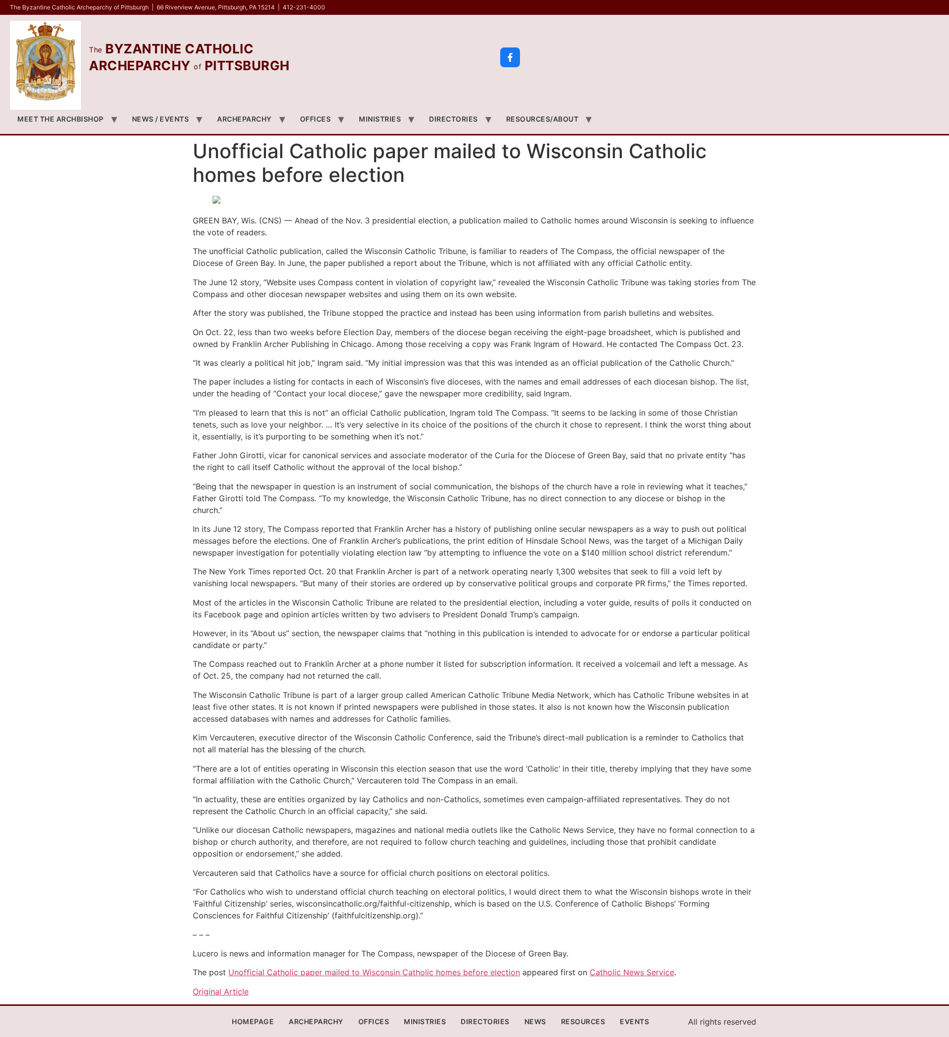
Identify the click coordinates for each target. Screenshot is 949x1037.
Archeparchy (244, 119)
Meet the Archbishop (60, 119)
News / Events (160, 119)
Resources (583, 1021)
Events (634, 1021)
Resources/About (542, 119)
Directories (453, 119)
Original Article (221, 991)
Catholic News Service (632, 972)
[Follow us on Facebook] (510, 57)
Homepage (253, 1021)
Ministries (380, 119)
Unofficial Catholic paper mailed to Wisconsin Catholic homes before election (374, 972)
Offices (315, 119)
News (535, 1021)
